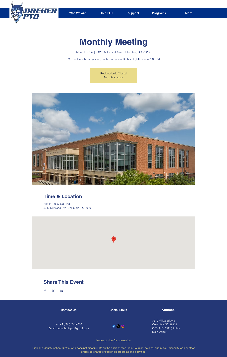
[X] (118, 326)
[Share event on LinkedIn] (61, 291)
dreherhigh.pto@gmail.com (73, 328)
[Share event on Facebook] (45, 291)
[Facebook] (114, 326)
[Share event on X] (53, 291)
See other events (113, 77)
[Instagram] (123, 326)
